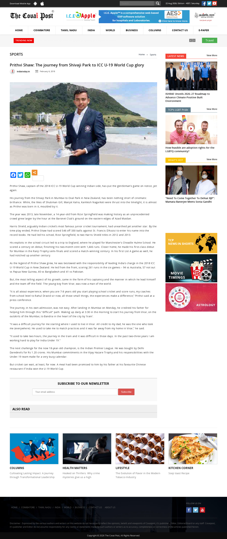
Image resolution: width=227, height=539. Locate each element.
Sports (153, 54)
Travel (210, 40)
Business (132, 30)
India (91, 30)
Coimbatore (42, 30)
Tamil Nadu (69, 30)
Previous (17, 123)
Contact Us (180, 30)
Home (19, 30)
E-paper (204, 30)
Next (150, 123)
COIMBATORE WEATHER (191, 219)
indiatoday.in (23, 71)
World (110, 30)
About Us (110, 507)
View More (212, 55)
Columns (155, 30)
